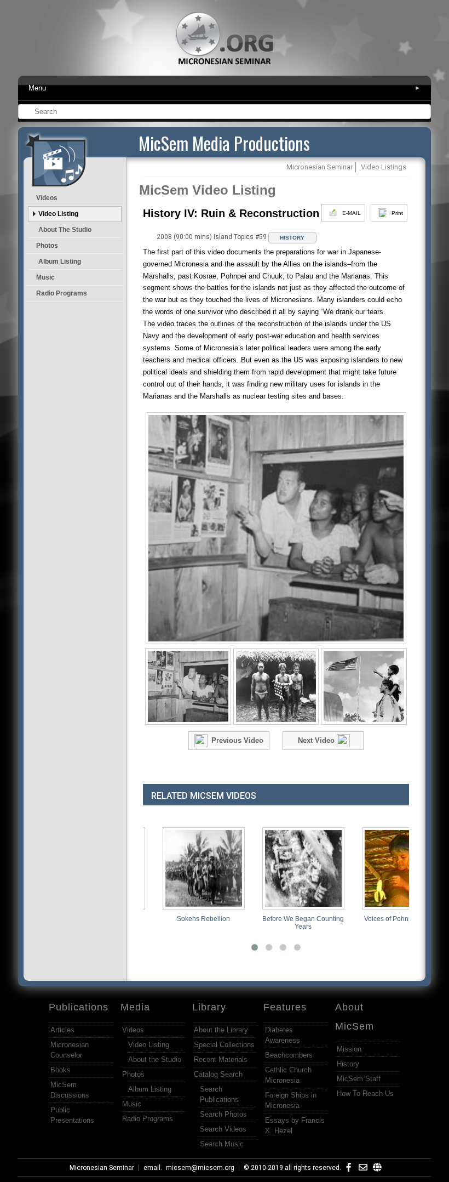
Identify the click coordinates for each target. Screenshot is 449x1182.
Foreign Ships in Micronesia (290, 1100)
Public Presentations (72, 1115)
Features (285, 1007)
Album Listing (59, 261)
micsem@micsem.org (200, 1167)
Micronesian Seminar (102, 1167)
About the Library (221, 1030)
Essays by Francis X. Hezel (295, 1125)
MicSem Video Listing (207, 190)
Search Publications (219, 1094)
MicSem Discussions (69, 1090)
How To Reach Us (365, 1093)
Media (135, 1007)
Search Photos (223, 1114)
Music (45, 277)
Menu (224, 88)
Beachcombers (289, 1055)
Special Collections (224, 1045)
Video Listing (58, 214)
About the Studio (64, 230)
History (348, 1064)
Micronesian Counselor (69, 1050)
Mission (349, 1049)
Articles (62, 1030)
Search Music (222, 1144)
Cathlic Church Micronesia (288, 1075)
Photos (47, 245)
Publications (78, 1007)
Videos (46, 198)
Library (209, 1007)
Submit (423, 112)
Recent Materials (220, 1059)
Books (60, 1070)
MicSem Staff (359, 1079)
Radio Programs (61, 293)
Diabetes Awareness (282, 1035)
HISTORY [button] (292, 238)
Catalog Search (218, 1074)
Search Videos (223, 1129)
